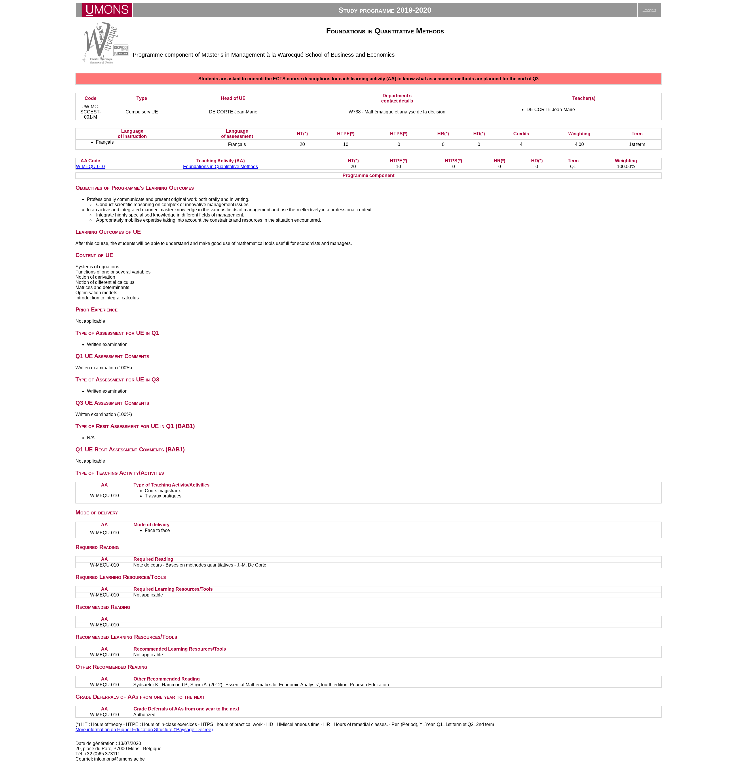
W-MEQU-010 (90, 166)
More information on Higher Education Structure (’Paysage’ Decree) (144, 729)
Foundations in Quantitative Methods (220, 166)
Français (649, 10)
